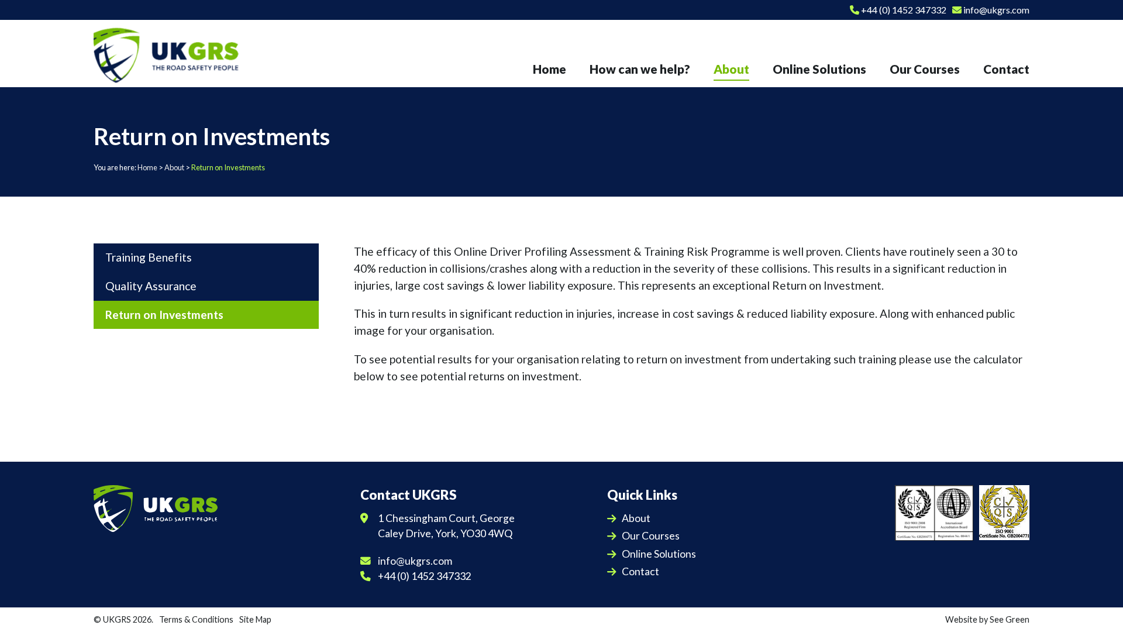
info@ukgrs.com (995, 9)
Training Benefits (148, 257)
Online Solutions (659, 554)
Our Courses (651, 536)
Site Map (255, 619)
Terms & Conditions (196, 619)
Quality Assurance (151, 286)
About (174, 167)
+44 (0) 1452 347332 (902, 9)
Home (147, 167)
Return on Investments (164, 314)
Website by (987, 619)
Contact (640, 571)
